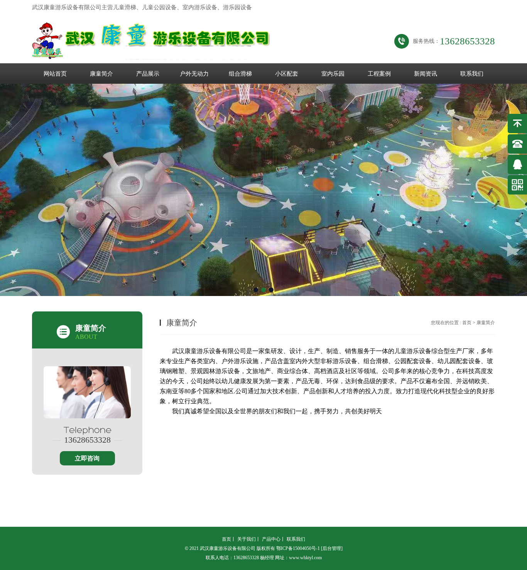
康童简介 (101, 74)
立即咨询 (87, 458)
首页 (466, 322)
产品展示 (147, 74)
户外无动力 (194, 74)
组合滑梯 (240, 74)
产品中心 (271, 539)
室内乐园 (333, 74)
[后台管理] (332, 548)
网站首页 (55, 74)
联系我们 (471, 74)
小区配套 (286, 74)
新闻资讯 (425, 74)
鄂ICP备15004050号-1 (298, 548)
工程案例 (379, 74)
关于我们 (246, 539)
